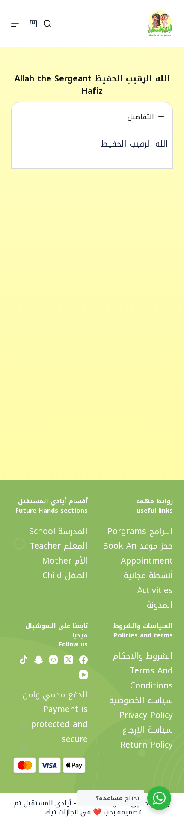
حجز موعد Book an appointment (138, 553)
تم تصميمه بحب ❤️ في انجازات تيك (77, 807)
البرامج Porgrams (140, 531)
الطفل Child (65, 575)
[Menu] (15, 23)
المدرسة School (58, 531)
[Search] (47, 23)
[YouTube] (83, 674)
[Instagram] (53, 659)
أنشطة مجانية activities (148, 583)
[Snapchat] (38, 659)
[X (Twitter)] (68, 659)
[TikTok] (23, 659)
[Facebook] (83, 659)
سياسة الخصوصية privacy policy (141, 707)
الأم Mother (65, 561)
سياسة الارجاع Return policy (146, 737)
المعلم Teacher (59, 546)
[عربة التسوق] (33, 23)
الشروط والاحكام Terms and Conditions (143, 671)
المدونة (160, 605)
